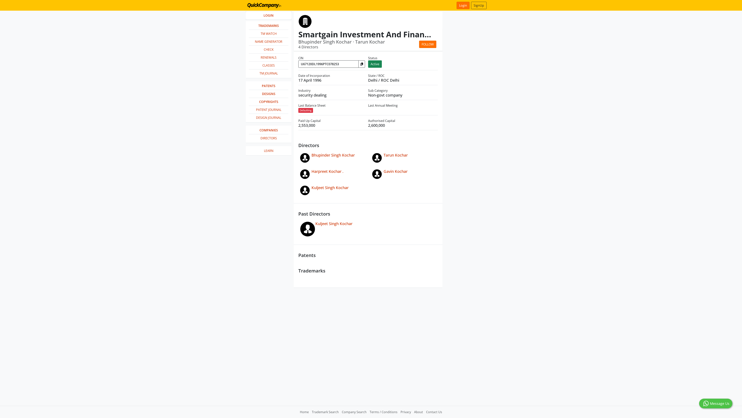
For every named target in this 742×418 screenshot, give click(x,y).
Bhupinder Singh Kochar (333, 155)
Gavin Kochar (396, 171)
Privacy (406, 412)
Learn (268, 151)
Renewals (269, 57)
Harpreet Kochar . (327, 171)
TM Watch (269, 34)
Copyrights (268, 102)
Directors (268, 138)
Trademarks (268, 26)
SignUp (479, 5)
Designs (268, 94)
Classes (268, 65)
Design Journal (268, 118)
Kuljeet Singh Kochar (330, 187)
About (418, 412)
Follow (428, 44)
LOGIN (269, 15)
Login (463, 5)
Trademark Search (325, 412)
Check (269, 49)
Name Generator (268, 41)
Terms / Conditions (383, 412)
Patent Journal (268, 110)
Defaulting (305, 110)
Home (304, 412)
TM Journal (269, 73)
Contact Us (434, 412)
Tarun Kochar (396, 155)
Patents (268, 86)
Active (375, 64)
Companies (269, 130)
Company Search (354, 412)
